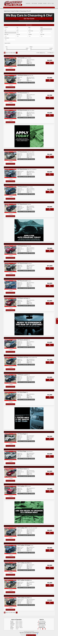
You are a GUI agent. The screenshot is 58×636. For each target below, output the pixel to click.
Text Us (49, 63)
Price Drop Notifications (10, 69)
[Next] (16, 53)
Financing (32, 65)
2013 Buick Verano (23, 468)
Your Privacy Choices (34, 633)
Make (29, 27)
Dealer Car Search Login (22, 633)
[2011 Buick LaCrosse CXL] (10, 343)
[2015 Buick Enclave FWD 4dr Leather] (10, 155)
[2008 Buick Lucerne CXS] (10, 378)
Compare (11, 67)
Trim (5, 30)
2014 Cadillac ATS (27, 528)
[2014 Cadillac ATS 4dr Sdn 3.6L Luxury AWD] (10, 531)
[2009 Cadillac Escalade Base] (10, 601)
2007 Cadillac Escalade (24, 562)
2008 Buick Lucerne (23, 374)
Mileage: (28, 63)
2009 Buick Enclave (25, 75)
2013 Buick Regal (25, 451)
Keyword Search (7, 43)
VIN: (27, 59)
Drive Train (42, 34)
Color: (18, 62)
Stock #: (18, 59)
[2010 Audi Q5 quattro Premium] (10, 61)
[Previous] (4, 53)
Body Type (6, 34)
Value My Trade (25, 65)
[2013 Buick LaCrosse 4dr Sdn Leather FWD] (10, 361)
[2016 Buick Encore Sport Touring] (10, 190)
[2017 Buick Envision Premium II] (10, 267)
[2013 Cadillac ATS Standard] (10, 490)
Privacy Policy (32, 631)
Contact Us (29, 631)
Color (17, 30)
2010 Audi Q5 (24, 58)
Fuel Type (18, 34)
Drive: (18, 63)
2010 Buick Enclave (23, 92)
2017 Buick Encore (24, 204)
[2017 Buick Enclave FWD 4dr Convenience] (10, 173)
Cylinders (30, 34)
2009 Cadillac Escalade (24, 597)
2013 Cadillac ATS (24, 486)
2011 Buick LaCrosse (23, 340)
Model (41, 27)
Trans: (28, 62)
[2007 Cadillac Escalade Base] (10, 566)
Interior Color (30, 30)
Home (24, 631)
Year (17, 27)
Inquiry (19, 65)
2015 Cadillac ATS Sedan (25, 545)
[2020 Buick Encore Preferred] (10, 249)
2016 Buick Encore (25, 186)
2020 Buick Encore (24, 246)
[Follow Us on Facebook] (38, 628)
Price (6, 46)
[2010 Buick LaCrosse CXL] (10, 302)
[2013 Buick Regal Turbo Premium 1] (10, 455)
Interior (41, 30)
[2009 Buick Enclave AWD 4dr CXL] (10, 79)
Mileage (31, 46)
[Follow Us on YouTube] (42, 628)
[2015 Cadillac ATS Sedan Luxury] (10, 549)
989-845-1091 (42, 623)
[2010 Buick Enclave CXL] (10, 96)
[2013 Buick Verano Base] (10, 472)
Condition (6, 27)
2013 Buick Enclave (25, 110)
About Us (27, 631)
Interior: (18, 78)
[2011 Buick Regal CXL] (10, 396)
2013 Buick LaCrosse (27, 357)
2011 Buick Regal (22, 392)
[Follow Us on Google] (45, 628)
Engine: (28, 78)
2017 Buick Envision (24, 263)
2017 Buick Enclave (26, 169)
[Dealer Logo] (13, 3)
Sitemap (30, 633)
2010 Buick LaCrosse (23, 298)
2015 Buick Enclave (25, 152)
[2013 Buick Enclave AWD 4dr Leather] (10, 114)
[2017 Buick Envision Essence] (10, 284)
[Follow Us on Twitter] (40, 628)
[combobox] (10, 29)
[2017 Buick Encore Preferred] (10, 208)
